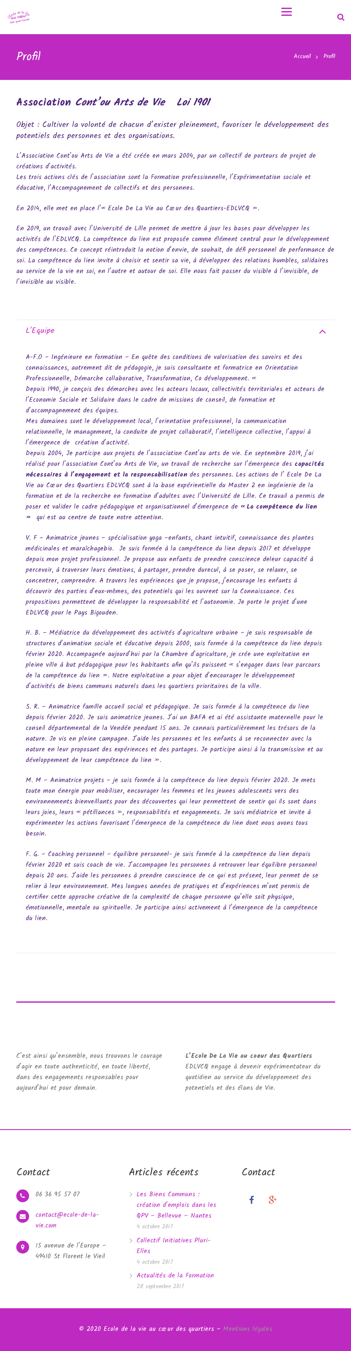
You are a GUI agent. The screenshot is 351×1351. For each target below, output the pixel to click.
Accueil (302, 56)
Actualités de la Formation (175, 1276)
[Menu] (286, 12)
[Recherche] (341, 17)
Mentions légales (247, 1329)
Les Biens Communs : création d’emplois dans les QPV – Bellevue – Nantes (176, 1205)
